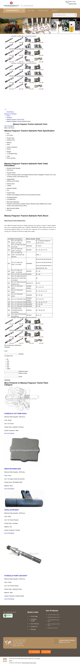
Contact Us (55, 10)
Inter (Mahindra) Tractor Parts (53, 620)
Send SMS (47, 652)
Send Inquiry (10, 112)
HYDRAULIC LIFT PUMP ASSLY (15, 413)
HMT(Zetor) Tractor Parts (54, 617)
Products (9, 117)
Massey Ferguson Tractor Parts (15, 119)
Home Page (30, 10)
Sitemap (33, 629)
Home (8, 115)
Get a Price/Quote (9, 126)
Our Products (12, 10)
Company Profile (43, 10)
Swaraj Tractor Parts (52, 628)
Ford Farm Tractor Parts (53, 614)
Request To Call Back (10, 114)
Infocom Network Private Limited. (29, 662)
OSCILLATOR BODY (11, 510)
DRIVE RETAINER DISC (12, 469)
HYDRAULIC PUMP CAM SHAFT (15, 575)
